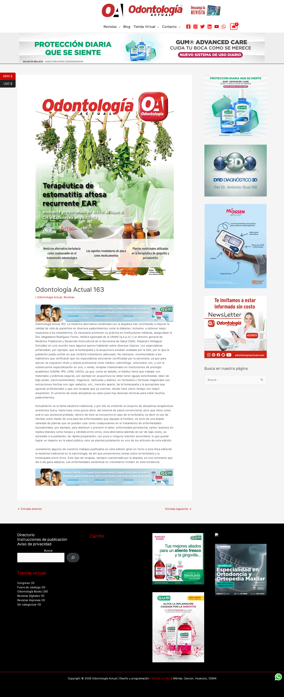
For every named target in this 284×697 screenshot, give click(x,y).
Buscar (48, 550)
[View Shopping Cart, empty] (233, 26)
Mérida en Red (161, 678)
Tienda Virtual (144, 26)
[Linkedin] (209, 26)
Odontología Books (29, 591)
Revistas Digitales (28, 595)
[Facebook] (188, 26)
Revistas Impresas (29, 600)
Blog (126, 26)
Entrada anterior (30, 508)
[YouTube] (216, 26)
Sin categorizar (27, 604)
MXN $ (9, 76)
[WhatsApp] (223, 26)
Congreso (23, 583)
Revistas (110, 26)
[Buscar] (73, 557)
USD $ (10, 83)
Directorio (26, 535)
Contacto (169, 26)
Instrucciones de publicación (42, 539)
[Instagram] (195, 26)
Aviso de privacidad (34, 544)
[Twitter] (202, 26)
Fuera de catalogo (29, 587)
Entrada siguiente (178, 508)
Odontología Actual (49, 297)
